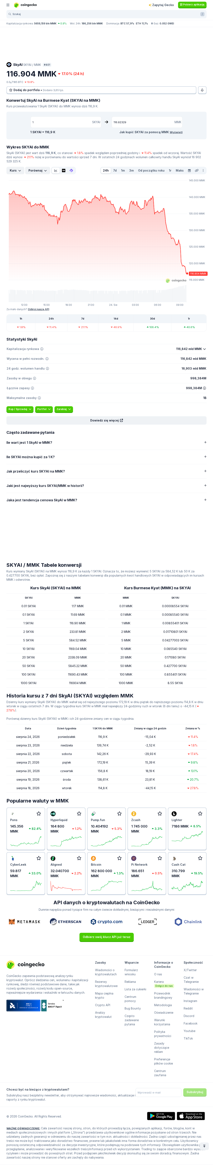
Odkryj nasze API (38, 309)
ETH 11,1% (142, 23)
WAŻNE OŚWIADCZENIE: (23, 1128)
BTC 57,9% (127, 23)
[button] (106, 420)
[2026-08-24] (189, 170)
